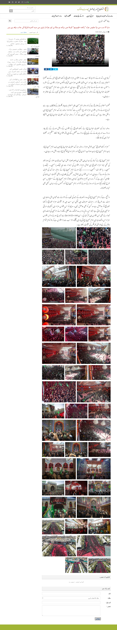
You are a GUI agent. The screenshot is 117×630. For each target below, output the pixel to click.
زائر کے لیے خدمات (79, 15)
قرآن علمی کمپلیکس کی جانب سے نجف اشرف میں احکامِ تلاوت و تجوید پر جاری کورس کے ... (23, 72)
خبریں (100, 20)
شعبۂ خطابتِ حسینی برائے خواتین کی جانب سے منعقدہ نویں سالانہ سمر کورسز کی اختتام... (23, 52)
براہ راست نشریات (57, 15)
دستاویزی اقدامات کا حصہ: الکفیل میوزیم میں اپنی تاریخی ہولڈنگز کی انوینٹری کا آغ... (23, 93)
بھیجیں (98, 618)
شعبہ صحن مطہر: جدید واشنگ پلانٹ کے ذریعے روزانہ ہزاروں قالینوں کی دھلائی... (16, 61)
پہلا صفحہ (106, 20)
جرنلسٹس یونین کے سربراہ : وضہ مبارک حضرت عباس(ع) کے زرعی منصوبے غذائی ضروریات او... (23, 42)
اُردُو (26, 2)
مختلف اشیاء (67, 15)
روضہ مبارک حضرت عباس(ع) (104, 15)
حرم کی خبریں (89, 15)
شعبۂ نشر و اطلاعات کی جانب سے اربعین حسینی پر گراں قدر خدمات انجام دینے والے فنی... (23, 83)
